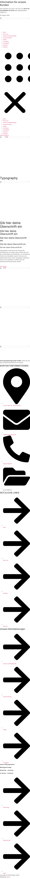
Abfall (4, 39)
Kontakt (5, 47)
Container (6, 41)
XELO (8, 877)
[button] (15, 83)
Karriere (5, 45)
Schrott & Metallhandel (9, 36)
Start (4, 32)
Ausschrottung (7, 37)
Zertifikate (6, 43)
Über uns (5, 34)
